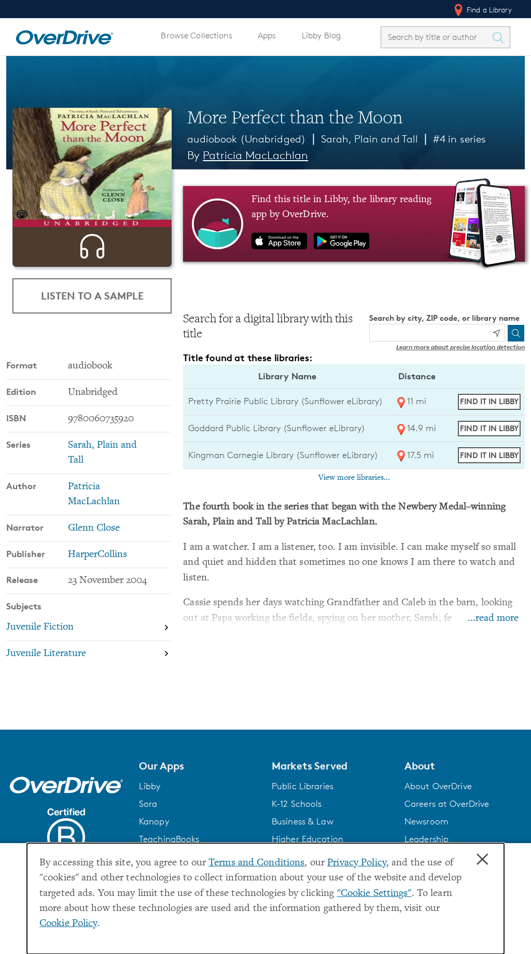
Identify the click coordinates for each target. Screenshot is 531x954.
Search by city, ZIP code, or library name (444, 318)
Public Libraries (302, 786)
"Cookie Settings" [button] (374, 894)
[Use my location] (496, 333)
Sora (148, 804)
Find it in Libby (489, 401)
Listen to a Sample (92, 295)
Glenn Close (94, 528)
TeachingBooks (169, 839)
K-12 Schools (297, 804)
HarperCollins (97, 555)
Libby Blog (321, 35)
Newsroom (426, 821)
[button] (199, 766)
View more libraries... (354, 478)
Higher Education (307, 839)
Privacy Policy (356, 863)
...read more (493, 618)
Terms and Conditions (256, 863)
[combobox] (436, 37)
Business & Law (302, 821)
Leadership (426, 839)
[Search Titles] (500, 37)
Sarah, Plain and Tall (369, 139)
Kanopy (154, 821)
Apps (267, 35)
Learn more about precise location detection (460, 347)
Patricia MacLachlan (255, 155)
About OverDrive (438, 786)
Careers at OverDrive (446, 804)
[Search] (516, 333)
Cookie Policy (68, 924)
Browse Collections (196, 35)
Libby (150, 786)
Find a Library (488, 9)
